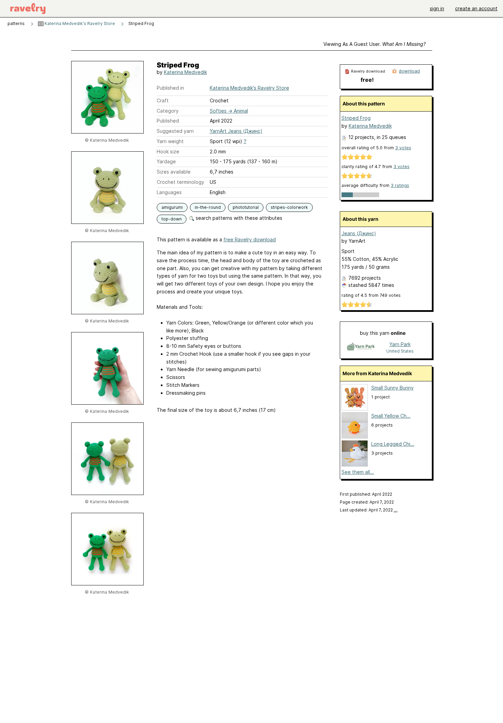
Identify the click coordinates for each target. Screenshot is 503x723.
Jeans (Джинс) (358, 233)
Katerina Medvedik (185, 72)
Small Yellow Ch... (391, 416)
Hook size (168, 151)
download (409, 71)
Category (168, 111)
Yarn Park (400, 344)
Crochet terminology (180, 182)
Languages (169, 192)
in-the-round (208, 207)
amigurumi (172, 207)
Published (168, 121)
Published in (170, 88)
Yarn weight (170, 141)
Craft (163, 100)
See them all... (357, 472)
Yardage (166, 161)
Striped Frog (356, 118)
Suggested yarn (175, 131)
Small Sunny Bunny (392, 388)
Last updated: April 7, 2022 (369, 509)
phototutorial (246, 207)
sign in (437, 8)
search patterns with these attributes (238, 218)
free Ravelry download (249, 239)
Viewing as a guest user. (374, 44)
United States (400, 351)
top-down (172, 218)
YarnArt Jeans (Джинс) (236, 131)
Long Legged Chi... (392, 444)
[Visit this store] (360, 347)
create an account (476, 8)
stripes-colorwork (289, 207)
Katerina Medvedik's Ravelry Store (79, 23)
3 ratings (400, 185)
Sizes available (174, 172)
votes (403, 147)
